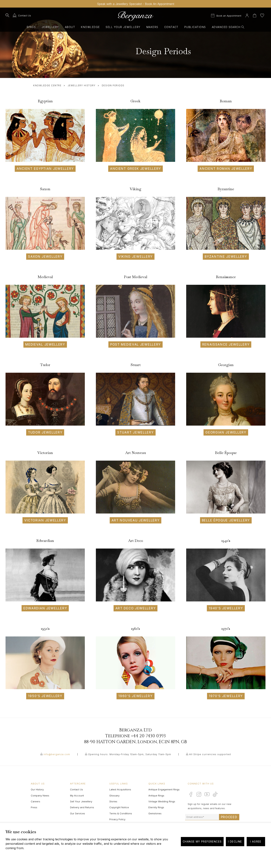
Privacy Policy (117, 819)
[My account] (247, 15)
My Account (77, 795)
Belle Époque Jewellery (226, 520)
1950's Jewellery (45, 696)
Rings (31, 27)
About (70, 27)
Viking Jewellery (135, 256)
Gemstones (154, 813)
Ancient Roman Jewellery (225, 168)
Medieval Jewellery (45, 344)
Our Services (77, 813)
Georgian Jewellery (225, 432)
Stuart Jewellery (135, 432)
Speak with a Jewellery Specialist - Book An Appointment (135, 4)
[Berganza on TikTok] (215, 794)
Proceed (229, 817)
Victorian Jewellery (45, 520)
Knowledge (90, 27)
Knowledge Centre (47, 85)
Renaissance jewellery (226, 344)
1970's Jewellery (226, 696)
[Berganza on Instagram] (199, 794)
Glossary (114, 795)
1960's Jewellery (135, 696)
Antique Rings (156, 795)
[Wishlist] (262, 15)
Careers (35, 801)
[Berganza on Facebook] (191, 794)
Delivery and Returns (82, 807)
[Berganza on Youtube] (207, 794)
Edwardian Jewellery (45, 608)
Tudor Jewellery (45, 432)
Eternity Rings (156, 807)
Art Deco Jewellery (135, 608)
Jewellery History (82, 85)
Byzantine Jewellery (226, 256)
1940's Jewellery (226, 608)
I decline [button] (235, 841)
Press (34, 807)
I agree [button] (255, 841)
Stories (113, 801)
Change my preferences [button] (202, 841)
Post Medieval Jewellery (135, 344)
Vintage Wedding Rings (161, 801)
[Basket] (255, 15)
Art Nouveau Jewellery (136, 520)
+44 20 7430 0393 (148, 736)
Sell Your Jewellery (123, 27)
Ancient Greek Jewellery (135, 168)
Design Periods (113, 85)
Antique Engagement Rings (164, 789)
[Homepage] (135, 15)
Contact (171, 27)
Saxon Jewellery (45, 256)
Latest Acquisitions (120, 789)
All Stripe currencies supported (210, 754)
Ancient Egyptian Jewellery (45, 168)
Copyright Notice (119, 807)
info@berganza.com (57, 754)
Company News (40, 795)
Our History (37, 789)
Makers (152, 27)
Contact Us (76, 789)
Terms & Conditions (120, 813)
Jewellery (50, 27)
